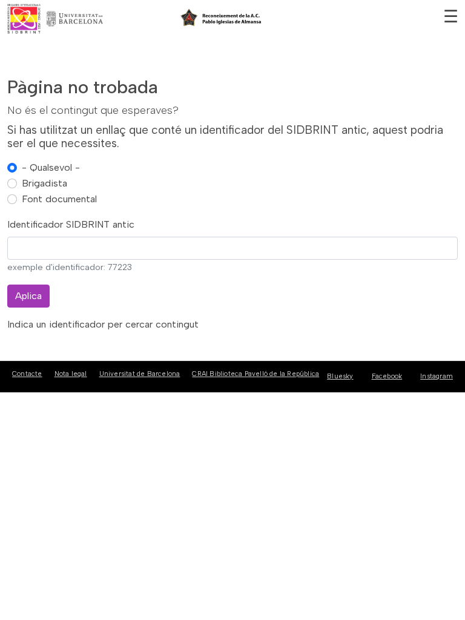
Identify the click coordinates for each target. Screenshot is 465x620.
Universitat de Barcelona (139, 374)
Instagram (436, 376)
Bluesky (340, 376)
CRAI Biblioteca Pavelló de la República (255, 374)
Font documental (59, 199)
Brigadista (44, 183)
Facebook (387, 376)
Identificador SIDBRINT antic (70, 224)
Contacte (27, 374)
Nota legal (70, 374)
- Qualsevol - (51, 167)
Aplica (28, 296)
